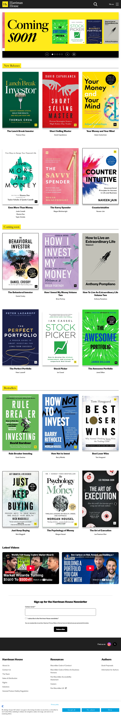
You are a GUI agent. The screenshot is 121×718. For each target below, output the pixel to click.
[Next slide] (67, 54)
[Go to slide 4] (59, 54)
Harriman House (12, 659)
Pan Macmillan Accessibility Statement (60, 678)
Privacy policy (55, 704)
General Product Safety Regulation (15, 691)
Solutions (5, 686)
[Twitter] (115, 644)
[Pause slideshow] (74, 54)
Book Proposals (107, 665)
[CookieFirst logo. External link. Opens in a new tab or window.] (3, 706)
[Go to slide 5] (62, 54)
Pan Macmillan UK (57, 688)
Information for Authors (110, 669)
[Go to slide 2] (55, 54)
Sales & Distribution (9, 678)
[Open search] (95, 4)
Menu (111, 4)
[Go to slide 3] (57, 54)
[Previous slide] (47, 54)
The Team (6, 674)
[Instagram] (109, 644)
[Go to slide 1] (52, 54)
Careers (53, 684)
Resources (57, 659)
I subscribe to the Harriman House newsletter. (43, 618)
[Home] (12, 4)
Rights (4, 682)
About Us (5, 665)
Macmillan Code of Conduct (61, 665)
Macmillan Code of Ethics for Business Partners (64, 671)
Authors (106, 659)
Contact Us (6, 669)
